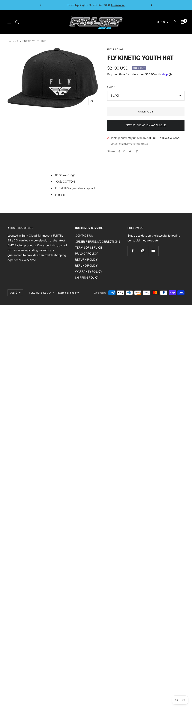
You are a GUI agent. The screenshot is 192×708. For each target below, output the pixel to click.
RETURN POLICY (86, 259)
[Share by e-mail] (136, 151)
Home (11, 41)
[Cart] (182, 22)
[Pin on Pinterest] (124, 151)
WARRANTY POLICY (88, 271)
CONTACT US (84, 235)
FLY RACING (115, 49)
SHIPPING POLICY (87, 277)
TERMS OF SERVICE (88, 247)
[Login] (174, 22)
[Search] (17, 22)
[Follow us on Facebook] (133, 251)
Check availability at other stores (129, 143)
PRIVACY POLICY (86, 253)
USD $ (161, 22)
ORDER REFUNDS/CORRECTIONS (97, 241)
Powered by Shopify (67, 292)
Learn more (118, 5)
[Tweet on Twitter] (130, 151)
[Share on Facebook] (119, 151)
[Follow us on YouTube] (153, 251)
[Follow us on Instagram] (143, 251)
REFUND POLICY (86, 265)
